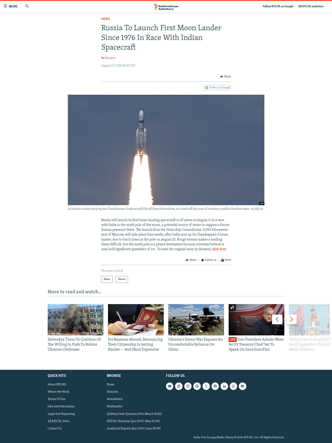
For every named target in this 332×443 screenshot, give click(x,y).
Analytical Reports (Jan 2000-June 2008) (134, 428)
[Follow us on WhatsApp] (233, 386)
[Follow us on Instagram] (188, 386)
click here (219, 249)
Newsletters (115, 399)
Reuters (110, 58)
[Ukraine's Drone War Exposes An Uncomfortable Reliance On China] (196, 319)
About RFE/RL (57, 384)
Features (112, 391)
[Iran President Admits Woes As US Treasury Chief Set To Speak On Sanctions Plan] (256, 319)
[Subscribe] (242, 386)
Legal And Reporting (61, 413)
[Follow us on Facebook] (215, 386)
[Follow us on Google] (197, 386)
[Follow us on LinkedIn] (224, 386)
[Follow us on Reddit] (178, 386)
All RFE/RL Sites (58, 421)
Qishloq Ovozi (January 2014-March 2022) (134, 413)
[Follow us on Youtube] (169, 386)
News (105, 19)
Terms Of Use (56, 399)
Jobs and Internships (61, 406)
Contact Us (55, 428)
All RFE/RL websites (311, 6)
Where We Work (58, 391)
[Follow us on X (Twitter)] (206, 386)
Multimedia (114, 406)
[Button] (225, 76)
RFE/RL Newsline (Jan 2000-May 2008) (133, 421)
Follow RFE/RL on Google (278, 6)
